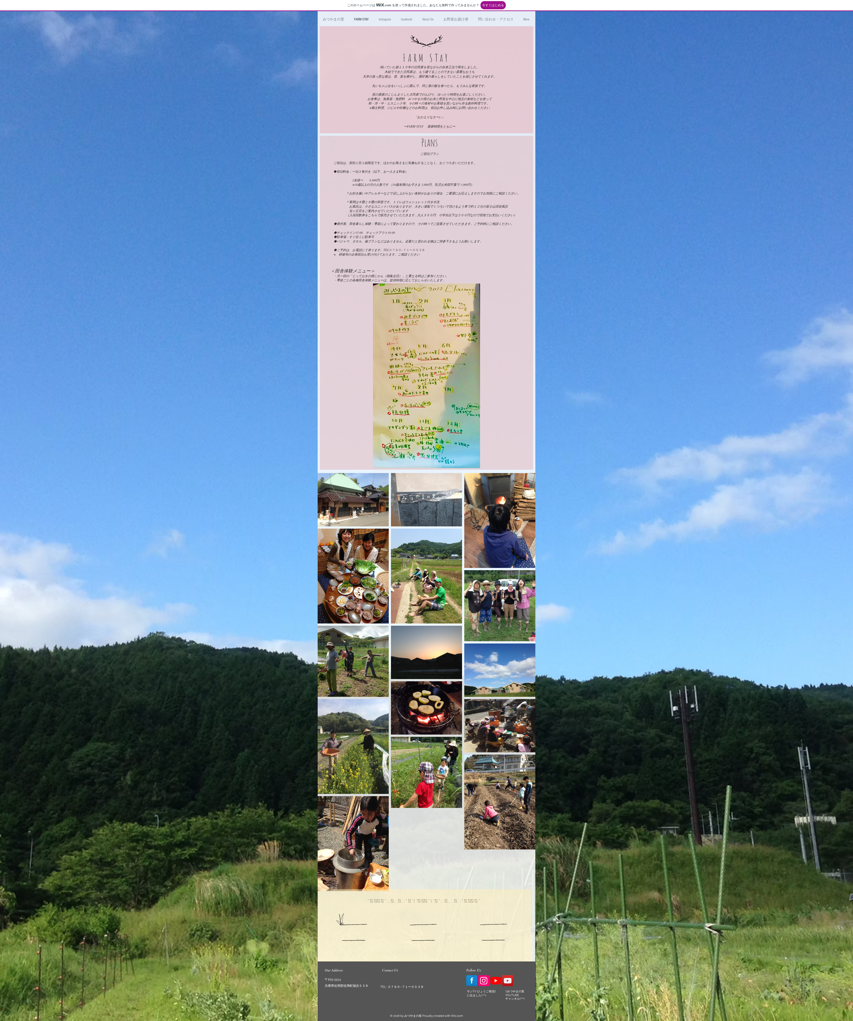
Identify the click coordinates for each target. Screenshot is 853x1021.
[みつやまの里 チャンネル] (507, 980)
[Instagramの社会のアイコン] (483, 980)
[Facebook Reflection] (471, 980)
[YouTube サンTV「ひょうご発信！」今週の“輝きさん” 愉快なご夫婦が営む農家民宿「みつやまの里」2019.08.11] (495, 980)
